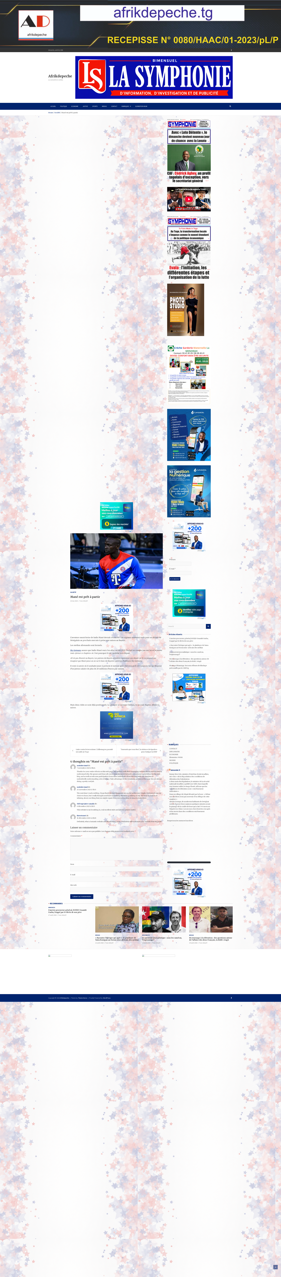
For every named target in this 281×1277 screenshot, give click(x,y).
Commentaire (76, 836)
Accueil (53, 106)
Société (73, 592)
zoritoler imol (82, 766)
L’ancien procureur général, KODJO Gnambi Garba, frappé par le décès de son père (67, 911)
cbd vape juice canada (85, 804)
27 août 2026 (52, 915)
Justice (85, 106)
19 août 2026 (193, 943)
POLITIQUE (173, 763)
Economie (74, 106)
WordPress (107, 998)
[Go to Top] (275, 1267)
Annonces (51, 907)
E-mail (72, 875)
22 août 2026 (99, 943)
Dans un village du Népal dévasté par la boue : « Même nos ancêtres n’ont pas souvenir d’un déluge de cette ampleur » (189, 796)
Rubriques (125, 106)
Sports (95, 106)
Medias (104, 106)
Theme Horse (82, 998)
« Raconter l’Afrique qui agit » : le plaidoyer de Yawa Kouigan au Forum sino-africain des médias (117, 939)
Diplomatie (146, 935)
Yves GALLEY (84, 601)
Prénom (172, 560)
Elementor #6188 (141, 106)
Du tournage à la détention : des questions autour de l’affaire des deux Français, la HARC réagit (210, 939)
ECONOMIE (173, 754)
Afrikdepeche (60, 76)
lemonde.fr (175, 770)
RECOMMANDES (56, 903)
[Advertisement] (189, 723)
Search (208, 626)
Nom (72, 864)
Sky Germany (75, 650)
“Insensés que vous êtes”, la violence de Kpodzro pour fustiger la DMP (139, 750)
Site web (73, 885)
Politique (63, 106)
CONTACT (114, 106)
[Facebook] (231, 50)
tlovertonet (81, 816)
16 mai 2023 (74, 601)
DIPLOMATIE (174, 752)
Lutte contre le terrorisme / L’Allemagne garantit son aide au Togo (94, 750)
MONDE (172, 760)
